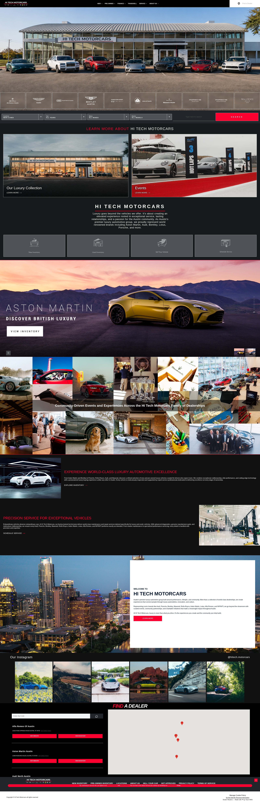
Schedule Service (12, 533)
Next (250, 353)
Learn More (147, 618)
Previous (240, 353)
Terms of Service (112, 785)
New (99, 3)
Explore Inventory (74, 485)
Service (142, 3)
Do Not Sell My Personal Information (237, 797)
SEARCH (237, 117)
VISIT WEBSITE (34, 736)
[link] (34, 682)
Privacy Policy (124, 785)
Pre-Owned (109, 3)
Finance (121, 3)
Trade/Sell (132, 3)
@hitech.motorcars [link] (239, 657)
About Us (153, 3)
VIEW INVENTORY (80, 736)
